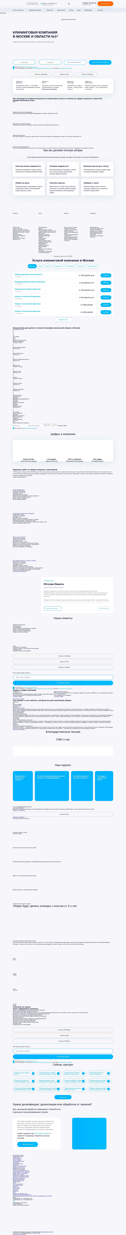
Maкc (75, 3)
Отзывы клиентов (18, 1185)
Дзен (41, 1196)
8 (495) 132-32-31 (89, 3)
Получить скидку (17, 696)
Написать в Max (64, 74)
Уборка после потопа (19, 1167)
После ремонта (17, 1159)
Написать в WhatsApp (41, 74)
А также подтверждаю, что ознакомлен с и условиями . (43, 68)
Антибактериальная (18, 1161)
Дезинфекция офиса (19, 1179)
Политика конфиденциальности (44, 1232)
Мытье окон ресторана (19, 537)
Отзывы (71, 10)
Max (14, 1196)
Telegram (78, 3)
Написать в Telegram (87, 74)
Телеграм (18, 1196)
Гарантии (15, 1190)
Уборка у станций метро (19, 1166)
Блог (14, 1192)
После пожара (17, 1160)
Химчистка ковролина (19, 1178)
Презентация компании (19, 1234)
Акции (79, 10)
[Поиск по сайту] (69, 4)
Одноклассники (25, 1196)
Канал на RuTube (47, 1196)
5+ (13, 335)
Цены (14, 1182)
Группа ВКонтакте (35, 1196)
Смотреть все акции (18, 699)
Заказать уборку (62, 425)
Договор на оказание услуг (20, 1193)
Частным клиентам (18, 10)
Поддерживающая (18, 1156)
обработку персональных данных (30, 67)
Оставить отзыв (17, 705)
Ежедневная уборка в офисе (21, 1175)
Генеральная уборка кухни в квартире (23, 513)
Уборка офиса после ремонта (21, 1172)
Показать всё (63, 319)
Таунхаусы (16, 1165)
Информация (88, 10)
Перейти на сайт (27, 1144)
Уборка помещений (18, 1180)
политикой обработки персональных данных (42, 68)
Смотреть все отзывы (19, 729)
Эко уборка (16, 1162)
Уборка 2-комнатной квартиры (27, 304)
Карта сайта (16, 1187)
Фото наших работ (18, 1184)
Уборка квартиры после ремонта (29, 274)
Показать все (63, 1097)
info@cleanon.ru (86, 4)
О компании (16, 1188)
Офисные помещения (19, 1169)
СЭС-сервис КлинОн (41, 1133)
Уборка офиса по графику (20, 1173)
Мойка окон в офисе (18, 1174)
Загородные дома (18, 1163)
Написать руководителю (52, 608)
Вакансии (15, 1191)
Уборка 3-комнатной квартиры (27, 311)
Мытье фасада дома (19, 489)
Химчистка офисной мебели (21, 1177)
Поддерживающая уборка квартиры (30, 282)
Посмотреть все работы (19, 571)
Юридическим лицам (35, 10)
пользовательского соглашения (65, 68)
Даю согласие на (26, 67)
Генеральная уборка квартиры (28, 289)
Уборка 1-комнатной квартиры (27, 296)
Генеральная (16, 1157)
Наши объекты (61, 10)
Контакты (100, 10)
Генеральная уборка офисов (21, 1171)
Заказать (106, 275)
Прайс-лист (50, 10)
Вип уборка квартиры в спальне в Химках (24, 560)
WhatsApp (73, 3)
